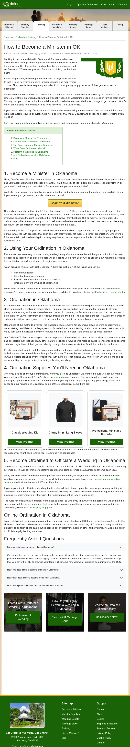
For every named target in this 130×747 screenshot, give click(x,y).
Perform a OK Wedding (23, 617)
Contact (122, 4)
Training (41, 25)
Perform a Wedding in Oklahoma (30, 151)
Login (70, 4)
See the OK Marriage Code (65, 619)
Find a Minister (105, 26)
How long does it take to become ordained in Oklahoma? (33, 570)
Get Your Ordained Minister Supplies (32, 145)
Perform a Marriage (57, 26)
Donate (101, 742)
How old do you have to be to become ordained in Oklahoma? (35, 585)
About (112, 4)
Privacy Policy (104, 733)
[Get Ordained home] (12, 4)
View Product (24, 441)
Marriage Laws (88, 26)
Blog (120, 25)
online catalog (61, 377)
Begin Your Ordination (65, 203)
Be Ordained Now (106, 617)
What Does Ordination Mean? (29, 148)
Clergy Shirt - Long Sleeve (65, 432)
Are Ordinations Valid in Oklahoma (31, 155)
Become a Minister (9, 26)
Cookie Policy (104, 737)
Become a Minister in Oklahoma (30, 138)
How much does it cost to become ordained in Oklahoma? (33, 578)
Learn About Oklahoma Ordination (31, 141)
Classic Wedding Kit (25, 432)
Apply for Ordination (87, 4)
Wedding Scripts (73, 26)
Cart (103, 4)
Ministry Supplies (25, 26)
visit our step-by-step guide (38, 507)
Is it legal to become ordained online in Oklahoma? (30, 547)
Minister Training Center (112, 292)
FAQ (15, 158)
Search (100, 718)
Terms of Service (106, 728)
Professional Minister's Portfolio (106, 432)
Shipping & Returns (107, 723)
